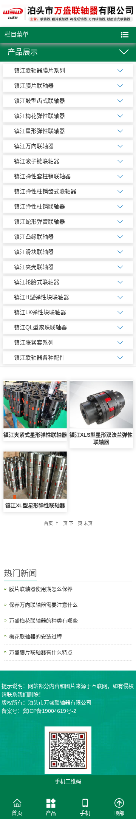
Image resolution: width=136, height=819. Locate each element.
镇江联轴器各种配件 (39, 357)
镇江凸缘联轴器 (34, 236)
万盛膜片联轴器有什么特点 (41, 652)
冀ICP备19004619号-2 (49, 711)
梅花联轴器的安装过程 (35, 637)
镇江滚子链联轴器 (36, 161)
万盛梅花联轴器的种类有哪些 (43, 621)
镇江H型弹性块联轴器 (41, 297)
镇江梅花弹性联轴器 (39, 116)
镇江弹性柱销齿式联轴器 (45, 191)
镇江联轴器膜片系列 (39, 70)
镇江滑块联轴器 (34, 252)
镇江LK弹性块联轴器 (40, 312)
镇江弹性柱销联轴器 (39, 206)
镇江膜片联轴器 (34, 85)
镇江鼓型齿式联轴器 (39, 100)
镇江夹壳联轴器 (34, 267)
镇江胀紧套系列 (34, 342)
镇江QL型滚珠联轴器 (40, 327)
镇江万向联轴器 (34, 146)
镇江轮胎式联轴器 (36, 282)
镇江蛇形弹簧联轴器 (39, 221)
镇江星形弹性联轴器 (39, 131)
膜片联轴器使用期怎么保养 (41, 589)
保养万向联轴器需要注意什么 (43, 605)
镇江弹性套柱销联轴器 (42, 176)
